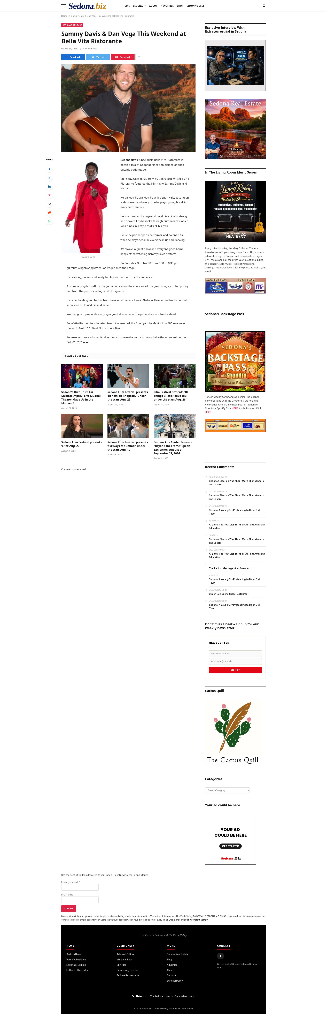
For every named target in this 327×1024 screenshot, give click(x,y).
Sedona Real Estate (178, 954)
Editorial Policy (175, 980)
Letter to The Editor (77, 970)
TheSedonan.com (160, 996)
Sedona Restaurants (128, 975)
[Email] (49, 203)
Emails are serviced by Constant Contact (188, 919)
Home (126, 5)
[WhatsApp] (49, 221)
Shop (180, 5)
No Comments (90, 49)
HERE (235, 408)
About (153, 5)
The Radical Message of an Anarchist (230, 568)
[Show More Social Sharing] (138, 57)
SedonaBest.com (184, 996)
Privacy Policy (161, 1008)
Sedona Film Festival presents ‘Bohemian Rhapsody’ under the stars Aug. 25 (127, 395)
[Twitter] (49, 177)
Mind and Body (125, 959)
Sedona (138, 5)
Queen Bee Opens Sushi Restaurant (228, 594)
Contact (171, 975)
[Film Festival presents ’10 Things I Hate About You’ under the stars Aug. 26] (175, 376)
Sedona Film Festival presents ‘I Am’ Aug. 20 (81, 444)
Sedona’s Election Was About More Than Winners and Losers (236, 483)
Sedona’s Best (195, 5)
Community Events (127, 970)
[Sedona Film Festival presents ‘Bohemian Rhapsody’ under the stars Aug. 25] (128, 376)
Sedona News (73, 954)
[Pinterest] (49, 195)
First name (67, 894)
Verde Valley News (76, 959)
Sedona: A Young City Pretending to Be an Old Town (234, 512)
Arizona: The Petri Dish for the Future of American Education (237, 526)
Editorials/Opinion (76, 964)
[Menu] (63, 6)
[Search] (264, 6)
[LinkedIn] (49, 186)
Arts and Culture (72, 25)
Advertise (167, 5)
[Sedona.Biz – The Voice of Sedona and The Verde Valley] (87, 5)
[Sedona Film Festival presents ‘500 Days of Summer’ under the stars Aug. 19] (128, 426)
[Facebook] (49, 169)
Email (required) (70, 882)
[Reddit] (49, 212)
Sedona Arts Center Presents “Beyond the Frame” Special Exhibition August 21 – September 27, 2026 (173, 447)
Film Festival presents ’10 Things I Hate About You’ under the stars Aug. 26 (171, 395)
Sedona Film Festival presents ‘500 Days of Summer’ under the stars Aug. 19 (127, 445)
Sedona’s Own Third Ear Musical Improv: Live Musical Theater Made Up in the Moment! (81, 397)
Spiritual (121, 964)
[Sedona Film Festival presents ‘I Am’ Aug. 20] (82, 426)
